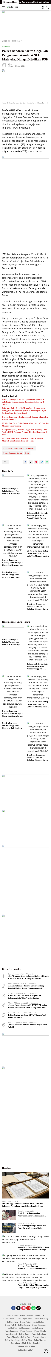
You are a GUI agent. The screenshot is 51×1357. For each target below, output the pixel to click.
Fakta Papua (8, 1319)
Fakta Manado (13, 1337)
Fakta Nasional (26, 1316)
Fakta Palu (25, 1337)
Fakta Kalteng (24, 1325)
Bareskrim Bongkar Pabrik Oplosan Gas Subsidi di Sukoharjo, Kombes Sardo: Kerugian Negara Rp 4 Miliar (23, 401)
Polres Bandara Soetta (12, 453)
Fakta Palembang (39, 1334)
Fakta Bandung (41, 1319)
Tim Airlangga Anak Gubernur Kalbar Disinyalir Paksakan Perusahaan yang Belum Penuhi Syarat (28, 977)
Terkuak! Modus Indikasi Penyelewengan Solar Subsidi (27, 1026)
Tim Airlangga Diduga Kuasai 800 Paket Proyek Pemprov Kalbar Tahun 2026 (32, 1227)
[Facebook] (13, 1308)
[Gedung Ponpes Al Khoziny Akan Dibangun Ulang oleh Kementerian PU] (13, 541)
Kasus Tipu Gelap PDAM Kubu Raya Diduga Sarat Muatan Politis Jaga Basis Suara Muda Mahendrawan (33, 1248)
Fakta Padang (26, 1331)
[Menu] (4, 7)
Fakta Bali (12, 1328)
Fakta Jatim (25, 1322)
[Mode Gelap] (42, 7)
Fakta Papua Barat (24, 1319)
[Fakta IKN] (12, 7)
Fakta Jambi (24, 1328)
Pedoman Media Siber (26, 1346)
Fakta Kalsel (10, 1325)
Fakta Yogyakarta (12, 1340)
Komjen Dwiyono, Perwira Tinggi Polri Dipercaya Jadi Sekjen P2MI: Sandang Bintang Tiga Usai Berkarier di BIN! (24, 432)
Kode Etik (26, 1343)
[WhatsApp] (33, 1308)
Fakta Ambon (38, 1337)
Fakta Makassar (39, 1325)
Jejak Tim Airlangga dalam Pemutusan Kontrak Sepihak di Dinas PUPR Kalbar (31, 1214)
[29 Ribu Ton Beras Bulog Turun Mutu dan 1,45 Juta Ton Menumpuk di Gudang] (38, 536)
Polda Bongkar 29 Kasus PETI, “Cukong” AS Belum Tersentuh (27, 1016)
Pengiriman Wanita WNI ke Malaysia (18, 448)
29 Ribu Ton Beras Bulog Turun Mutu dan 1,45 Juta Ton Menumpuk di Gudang (25, 424)
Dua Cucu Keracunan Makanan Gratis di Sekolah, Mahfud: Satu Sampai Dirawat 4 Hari (23, 439)
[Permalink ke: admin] (4, 65)
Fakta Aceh (39, 1316)
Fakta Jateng (12, 1322)
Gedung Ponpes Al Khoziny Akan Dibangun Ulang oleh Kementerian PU (25, 418)
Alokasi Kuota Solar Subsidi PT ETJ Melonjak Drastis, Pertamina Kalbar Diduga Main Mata (27, 1006)
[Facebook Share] (25, 462)
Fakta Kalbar (12, 1316)
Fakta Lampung (11, 1331)
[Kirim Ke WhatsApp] (47, 462)
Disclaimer (15, 1343)
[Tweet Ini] (31, 462)
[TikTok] (38, 1308)
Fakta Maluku (40, 1331)
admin (10, 64)
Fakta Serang (37, 1328)
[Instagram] (23, 1308)
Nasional (6, 46)
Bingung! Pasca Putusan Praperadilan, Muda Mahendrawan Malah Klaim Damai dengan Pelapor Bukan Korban (33, 1267)
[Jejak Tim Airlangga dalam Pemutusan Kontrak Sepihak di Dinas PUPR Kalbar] (9, 1215)
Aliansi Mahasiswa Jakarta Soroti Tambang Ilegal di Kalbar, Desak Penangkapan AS (26, 987)
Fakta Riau (27, 1340)
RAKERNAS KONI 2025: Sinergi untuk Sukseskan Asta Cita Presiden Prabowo (24, 996)
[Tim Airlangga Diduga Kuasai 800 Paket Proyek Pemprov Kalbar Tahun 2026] (9, 1228)
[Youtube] (28, 1308)
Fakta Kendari (11, 1334)
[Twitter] (18, 1308)
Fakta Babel (24, 1334)
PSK (27, 453)
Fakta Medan (38, 1322)
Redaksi (36, 1343)
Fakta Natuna (40, 1340)
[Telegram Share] (41, 462)
